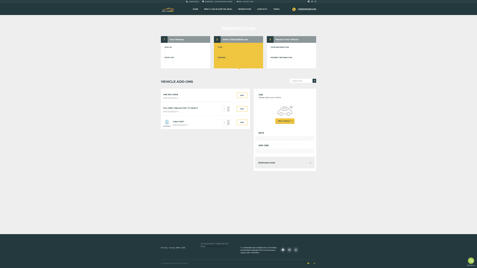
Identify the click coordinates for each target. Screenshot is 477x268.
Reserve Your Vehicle (287, 39)
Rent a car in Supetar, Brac (218, 9)
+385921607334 (194, 1)
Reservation (244, 9)
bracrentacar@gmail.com (215, 246)
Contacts (262, 9)
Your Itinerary (177, 39)
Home (195, 9)
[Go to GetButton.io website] (471, 265)
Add (242, 95)
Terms (276, 9)
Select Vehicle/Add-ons (235, 39)
